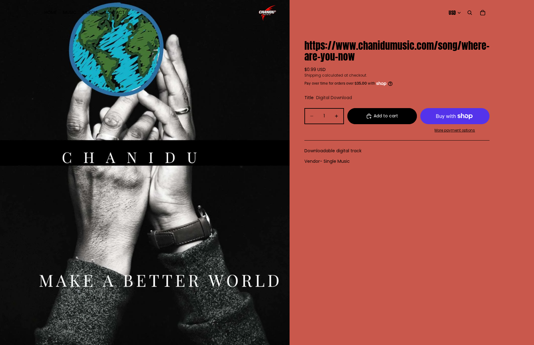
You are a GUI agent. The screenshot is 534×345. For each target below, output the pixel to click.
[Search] (470, 12)
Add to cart (386, 116)
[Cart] (483, 12)
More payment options (454, 130)
